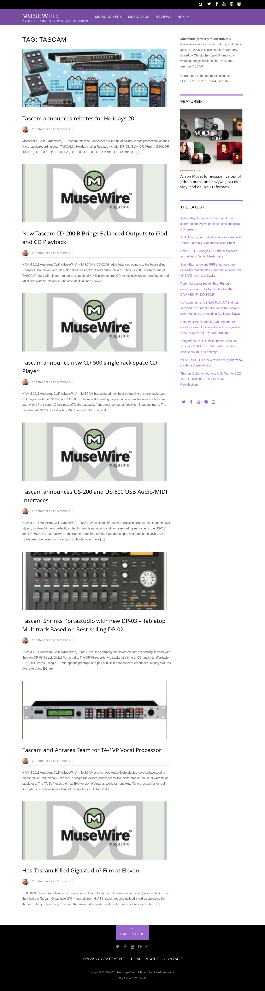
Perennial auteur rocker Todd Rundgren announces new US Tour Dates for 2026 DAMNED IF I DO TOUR (207, 289)
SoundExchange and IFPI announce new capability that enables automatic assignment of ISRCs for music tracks (210, 270)
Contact (173, 959)
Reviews (164, 16)
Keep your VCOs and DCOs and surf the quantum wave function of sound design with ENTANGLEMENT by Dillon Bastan (210, 327)
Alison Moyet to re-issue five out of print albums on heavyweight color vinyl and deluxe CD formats (211, 223)
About (152, 959)
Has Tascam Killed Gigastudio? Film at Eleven (80, 870)
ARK (181, 16)
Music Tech (139, 16)
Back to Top (132, 934)
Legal (135, 959)
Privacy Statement (103, 959)
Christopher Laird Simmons (51, 129)
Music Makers (108, 16)
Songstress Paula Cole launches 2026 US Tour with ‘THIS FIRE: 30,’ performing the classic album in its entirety (208, 346)
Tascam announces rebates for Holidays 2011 (81, 118)
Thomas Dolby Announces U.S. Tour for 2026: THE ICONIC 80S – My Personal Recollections (211, 379)
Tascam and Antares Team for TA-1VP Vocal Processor (91, 750)
